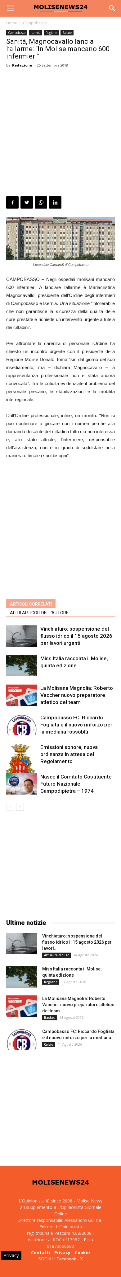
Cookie (82, 1252)
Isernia (35, 33)
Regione (51, 33)
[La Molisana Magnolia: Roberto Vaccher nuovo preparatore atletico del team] (21, 695)
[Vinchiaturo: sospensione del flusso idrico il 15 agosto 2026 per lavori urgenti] (21, 636)
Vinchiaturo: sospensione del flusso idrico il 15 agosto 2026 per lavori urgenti (76, 636)
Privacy (62, 1252)
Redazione (22, 65)
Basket (49, 1017)
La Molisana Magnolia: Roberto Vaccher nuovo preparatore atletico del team (76, 695)
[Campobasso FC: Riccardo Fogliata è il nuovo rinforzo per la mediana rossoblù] (21, 724)
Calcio (48, 1044)
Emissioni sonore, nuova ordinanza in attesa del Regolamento (69, 754)
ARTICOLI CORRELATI (31, 604)
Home (11, 23)
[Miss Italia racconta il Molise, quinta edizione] (21, 665)
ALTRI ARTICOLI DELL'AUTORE (39, 612)
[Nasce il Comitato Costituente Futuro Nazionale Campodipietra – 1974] (21, 784)
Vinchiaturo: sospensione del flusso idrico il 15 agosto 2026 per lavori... (77, 942)
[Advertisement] (60, 133)
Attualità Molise (56, 955)
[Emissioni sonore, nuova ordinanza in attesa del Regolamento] (21, 767)
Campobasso (35, 23)
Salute (67, 33)
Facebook (66, 1258)
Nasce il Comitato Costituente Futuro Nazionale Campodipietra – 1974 (76, 784)
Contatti (40, 1252)
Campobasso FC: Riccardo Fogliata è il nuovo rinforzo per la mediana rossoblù (76, 724)
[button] (112, 8)
